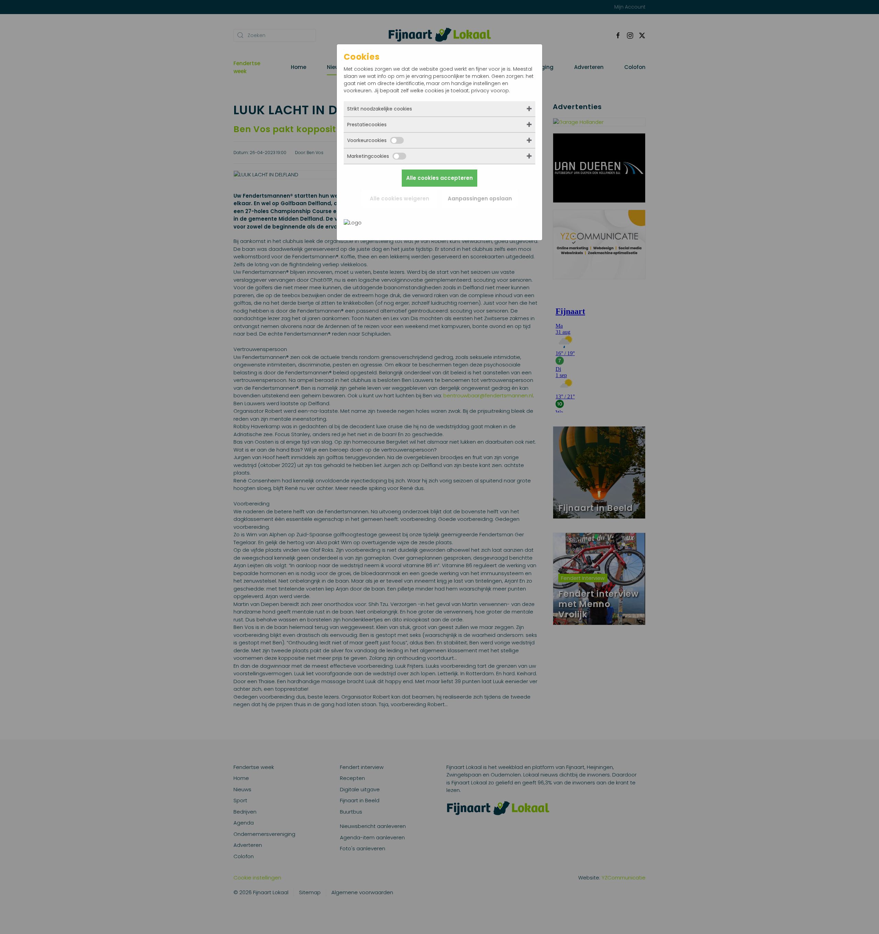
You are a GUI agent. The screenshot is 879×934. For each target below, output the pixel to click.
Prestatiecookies (367, 124)
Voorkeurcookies (367, 140)
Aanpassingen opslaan (480, 198)
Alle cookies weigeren (399, 198)
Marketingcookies (368, 156)
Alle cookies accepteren (439, 178)
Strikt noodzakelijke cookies (379, 108)
